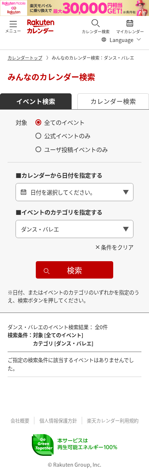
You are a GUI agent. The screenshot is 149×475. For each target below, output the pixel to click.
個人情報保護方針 (58, 420)
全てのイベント (64, 122)
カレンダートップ (25, 58)
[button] (13, 26)
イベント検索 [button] (35, 101)
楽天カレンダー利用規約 (113, 420)
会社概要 (19, 420)
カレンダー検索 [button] (113, 101)
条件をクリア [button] (117, 247)
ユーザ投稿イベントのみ (76, 149)
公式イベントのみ (67, 135)
